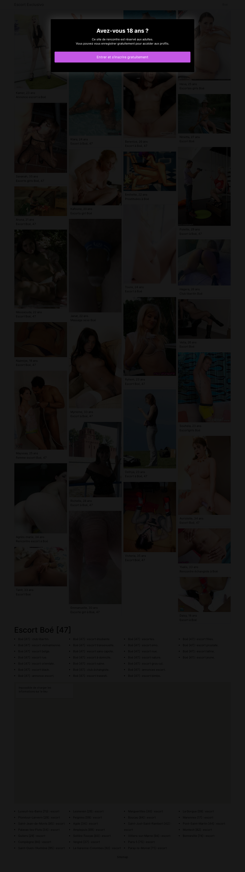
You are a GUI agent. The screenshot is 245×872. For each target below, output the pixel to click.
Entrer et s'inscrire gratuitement (122, 57)
